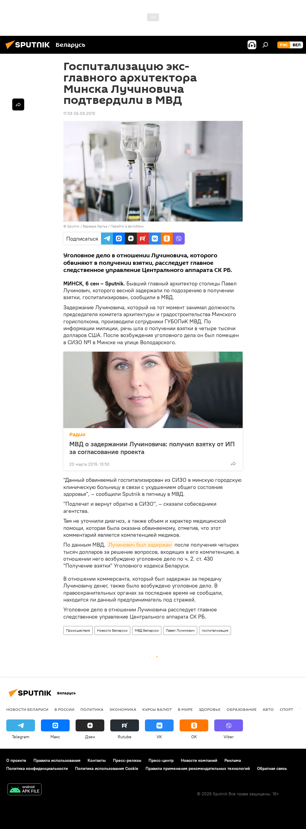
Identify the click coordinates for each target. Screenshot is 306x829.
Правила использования (56, 760)
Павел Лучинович (180, 630)
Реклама (232, 760)
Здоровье (210, 709)
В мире (185, 709)
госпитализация (215, 630)
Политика (91, 709)
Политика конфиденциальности (37, 768)
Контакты (97, 760)
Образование (242, 709)
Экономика (122, 709)
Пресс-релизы (127, 760)
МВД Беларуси (147, 630)
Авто (268, 709)
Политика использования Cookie (106, 768)
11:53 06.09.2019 (79, 113)
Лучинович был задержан (140, 544)
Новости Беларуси (112, 630)
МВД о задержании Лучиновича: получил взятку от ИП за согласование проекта (152, 448)
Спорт (286, 709)
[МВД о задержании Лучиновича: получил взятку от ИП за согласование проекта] (153, 390)
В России (64, 709)
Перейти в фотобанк (127, 226)
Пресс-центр (161, 760)
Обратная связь (272, 768)
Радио (77, 434)
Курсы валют (157, 709)
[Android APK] (24, 790)
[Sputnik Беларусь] (29, 50)
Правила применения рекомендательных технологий (198, 768)
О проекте (16, 760)
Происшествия (78, 630)
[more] (233, 464)
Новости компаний (199, 760)
